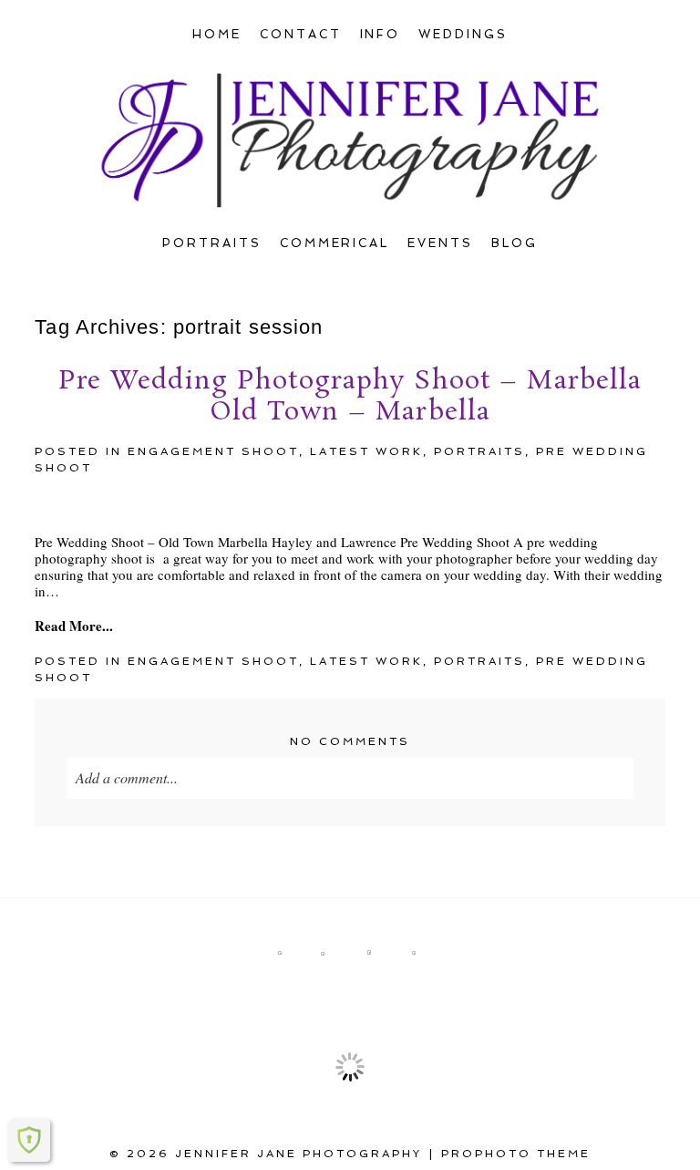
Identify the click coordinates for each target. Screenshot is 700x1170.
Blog (514, 243)
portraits (479, 451)
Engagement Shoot (213, 451)
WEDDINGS (463, 34)
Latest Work (366, 451)
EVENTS (440, 243)
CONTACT (301, 34)
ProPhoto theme (516, 1153)
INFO (380, 34)
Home (217, 34)
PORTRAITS (212, 243)
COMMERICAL (335, 243)
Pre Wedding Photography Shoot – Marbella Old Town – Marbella (350, 397)
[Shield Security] (29, 1139)
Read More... (74, 626)
